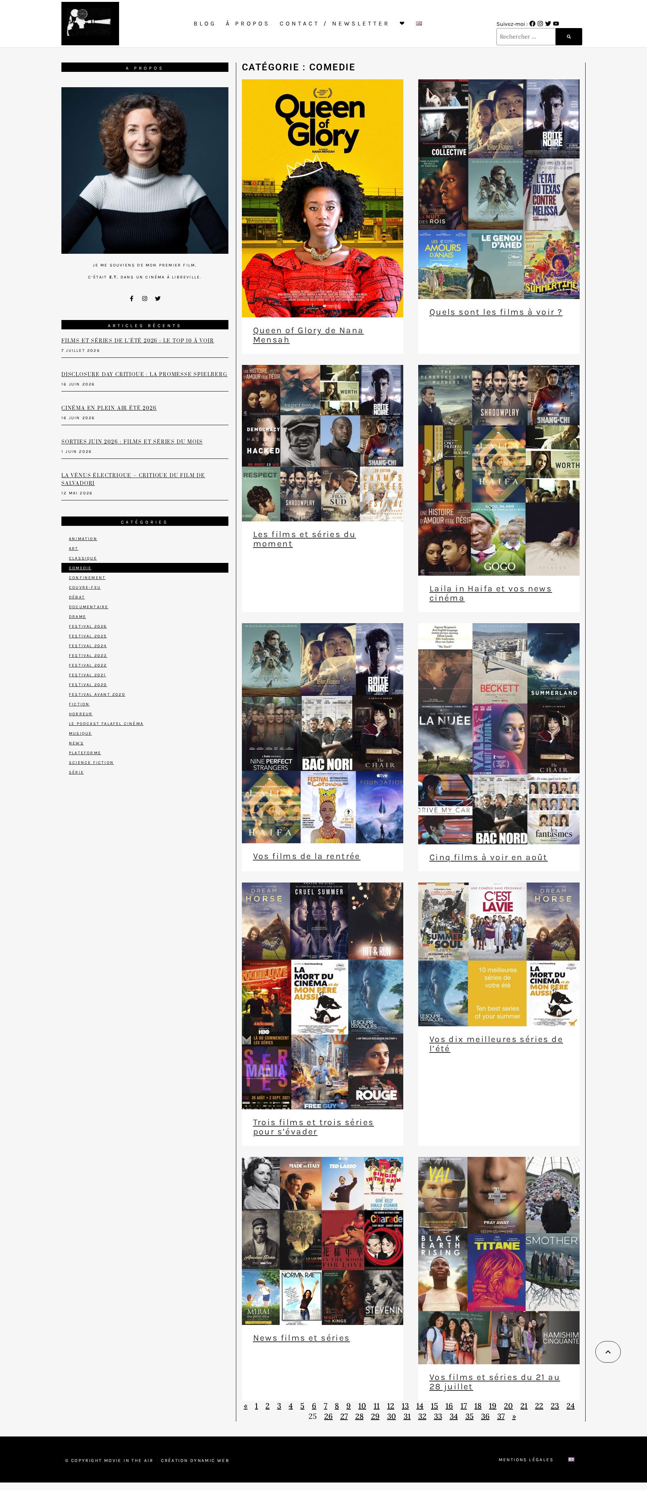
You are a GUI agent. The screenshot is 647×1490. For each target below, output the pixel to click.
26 (328, 1416)
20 (508, 1405)
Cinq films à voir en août (488, 857)
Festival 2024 (88, 645)
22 (539, 1405)
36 (485, 1416)
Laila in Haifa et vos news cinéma (490, 593)
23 (555, 1405)
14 (419, 1405)
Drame (77, 616)
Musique (80, 733)
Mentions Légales (526, 1459)
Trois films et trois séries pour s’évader (313, 1127)
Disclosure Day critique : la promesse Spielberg (144, 375)
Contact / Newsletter (335, 23)
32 (422, 1416)
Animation (83, 538)
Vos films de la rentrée (307, 856)
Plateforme (85, 752)
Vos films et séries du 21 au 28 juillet (494, 1382)
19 (492, 1405)
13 (405, 1405)
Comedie (80, 568)
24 (570, 1405)
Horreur (80, 714)
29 (375, 1416)
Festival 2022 (88, 665)
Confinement (87, 577)
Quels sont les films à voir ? (496, 312)
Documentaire (88, 606)
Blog (205, 23)
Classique (83, 558)
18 (478, 1405)
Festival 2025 (88, 636)
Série (76, 772)
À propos (248, 23)
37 (501, 1416)
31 (407, 1416)
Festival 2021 (87, 675)
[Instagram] (540, 24)
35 (469, 1416)
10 (362, 1405)
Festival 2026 (88, 626)
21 (524, 1405)
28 (359, 1416)
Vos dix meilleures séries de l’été (496, 1044)
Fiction (79, 704)
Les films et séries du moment (304, 539)
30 (391, 1416)
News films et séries (301, 1338)
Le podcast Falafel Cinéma (106, 723)
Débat (77, 597)
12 (390, 1405)
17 (464, 1405)
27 (344, 1416)
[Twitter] (548, 24)
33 (438, 1416)
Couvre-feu (85, 587)
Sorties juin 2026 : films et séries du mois (132, 442)
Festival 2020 (88, 684)
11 (377, 1405)
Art (74, 548)
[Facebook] (532, 24)
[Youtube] (556, 24)
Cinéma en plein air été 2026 (109, 408)
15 (434, 1405)
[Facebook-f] (131, 298)
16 (449, 1405)
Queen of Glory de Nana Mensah (308, 335)
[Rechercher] (569, 36)
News (76, 743)
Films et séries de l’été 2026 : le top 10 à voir (137, 341)
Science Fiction (91, 762)
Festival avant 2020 (97, 694)
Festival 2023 (88, 655)
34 (454, 1416)
